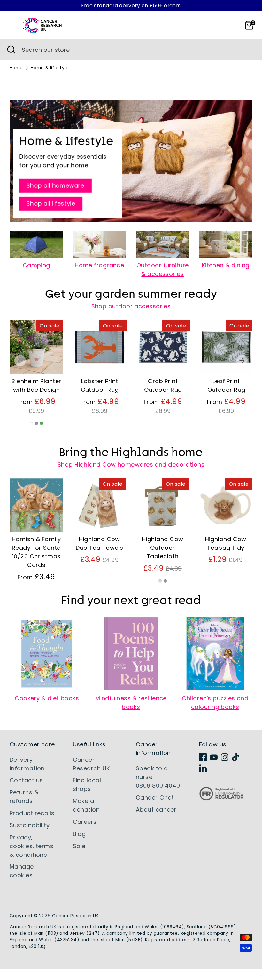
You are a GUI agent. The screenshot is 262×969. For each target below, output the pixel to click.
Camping (36, 265)
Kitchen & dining (226, 265)
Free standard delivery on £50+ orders (131, 5)
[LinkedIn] (203, 768)
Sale (79, 846)
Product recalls (32, 813)
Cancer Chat (155, 797)
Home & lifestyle (50, 68)
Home (16, 68)
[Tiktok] (235, 757)
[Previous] (20, 361)
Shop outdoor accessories (131, 306)
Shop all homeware (55, 186)
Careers (85, 822)
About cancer (156, 810)
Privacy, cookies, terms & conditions (31, 846)
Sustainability (30, 825)
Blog (79, 834)
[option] (31, 378)
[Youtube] (214, 757)
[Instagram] (224, 757)
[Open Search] (11, 50)
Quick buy (36, 363)
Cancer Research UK (75, 916)
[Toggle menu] (10, 25)
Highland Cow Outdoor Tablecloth (162, 547)
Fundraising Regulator (221, 799)
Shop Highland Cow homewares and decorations (131, 465)
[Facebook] (203, 757)
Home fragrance (99, 265)
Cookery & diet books (47, 698)
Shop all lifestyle (51, 204)
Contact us (26, 780)
